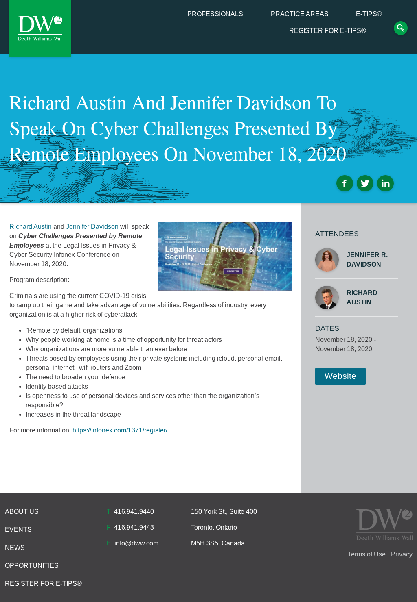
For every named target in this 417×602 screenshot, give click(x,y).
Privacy (402, 554)
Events (18, 529)
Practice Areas (300, 14)
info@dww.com (136, 543)
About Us (22, 511)
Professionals (215, 14)
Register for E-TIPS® (327, 31)
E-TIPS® (369, 14)
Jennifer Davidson (92, 226)
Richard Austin (30, 226)
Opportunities (32, 565)
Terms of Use (367, 554)
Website (340, 375)
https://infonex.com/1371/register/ (119, 430)
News (15, 547)
